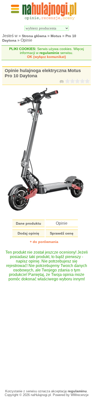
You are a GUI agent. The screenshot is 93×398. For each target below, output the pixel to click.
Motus (56, 36)
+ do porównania (44, 242)
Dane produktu (28, 223)
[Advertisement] (46, 332)
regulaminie (49, 53)
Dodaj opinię (28, 233)
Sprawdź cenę (61, 233)
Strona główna (34, 36)
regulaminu (77, 391)
